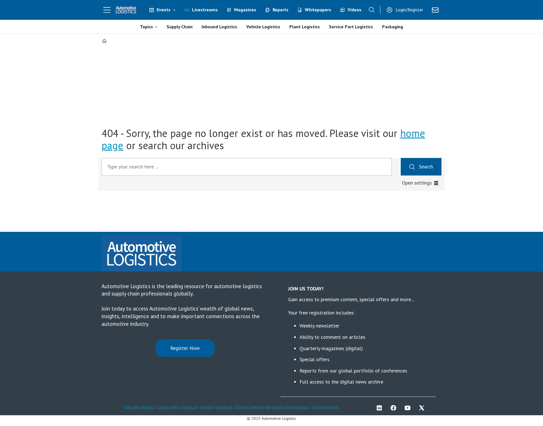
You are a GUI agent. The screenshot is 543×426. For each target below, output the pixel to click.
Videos (354, 9)
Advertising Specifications (287, 407)
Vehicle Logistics (263, 26)
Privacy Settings (249, 407)
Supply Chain (180, 26)
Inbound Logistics (219, 26)
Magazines (245, 9)
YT (409, 407)
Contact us (223, 407)
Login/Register (409, 9)
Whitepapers (318, 9)
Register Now (185, 348)
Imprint (206, 407)
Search (426, 166)
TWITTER (423, 407)
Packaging (392, 26)
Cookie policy (168, 407)
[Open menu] (107, 10)
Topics (146, 26)
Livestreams (205, 9)
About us (189, 407)
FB (395, 407)
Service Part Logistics (351, 26)
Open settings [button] (417, 182)
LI (380, 407)
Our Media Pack (325, 407)
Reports (280, 9)
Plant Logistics (304, 26)
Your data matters (139, 407)
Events (164, 9)
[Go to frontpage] (126, 10)
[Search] (371, 10)
